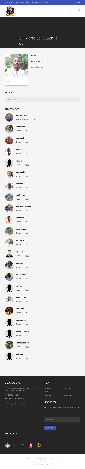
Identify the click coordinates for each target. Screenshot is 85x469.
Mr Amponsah (21, 320)
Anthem (48, 395)
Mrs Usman (20, 195)
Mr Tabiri (19, 252)
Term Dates (67, 388)
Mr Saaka (20, 240)
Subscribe (50, 427)
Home (34, 464)
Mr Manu (19, 149)
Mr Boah (19, 354)
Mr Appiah (20, 138)
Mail (46, 2)
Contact (49, 464)
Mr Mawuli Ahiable (23, 206)
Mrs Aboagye (21, 229)
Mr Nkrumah (21, 297)
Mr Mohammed (22, 343)
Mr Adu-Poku (21, 115)
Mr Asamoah (21, 275)
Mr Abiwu (20, 161)
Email (35, 119)
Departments (67, 395)
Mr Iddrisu (20, 218)
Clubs (47, 392)
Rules (65, 392)
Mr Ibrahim (20, 127)
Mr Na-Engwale (22, 331)
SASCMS (42, 461)
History (47, 388)
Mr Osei (19, 286)
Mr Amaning (21, 172)
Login (75, 2)
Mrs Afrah (20, 309)
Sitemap (41, 464)
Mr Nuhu (19, 184)
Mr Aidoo (20, 263)
